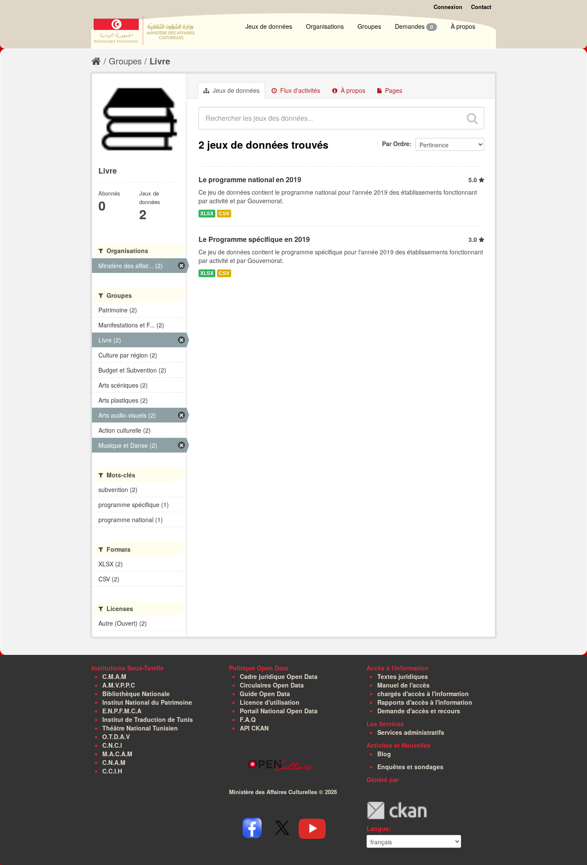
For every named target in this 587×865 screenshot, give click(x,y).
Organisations (325, 26)
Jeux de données (268, 26)
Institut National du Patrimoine (147, 702)
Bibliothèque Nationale (136, 693)
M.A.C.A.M (117, 753)
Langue (378, 828)
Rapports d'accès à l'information (424, 702)
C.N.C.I (112, 745)
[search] (472, 118)
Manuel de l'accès (403, 685)
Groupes (369, 26)
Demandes (414, 26)
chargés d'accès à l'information (423, 693)
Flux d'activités (299, 90)
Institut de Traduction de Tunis (147, 719)
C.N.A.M (113, 762)
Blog (384, 753)
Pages (392, 90)
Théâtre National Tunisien (140, 728)
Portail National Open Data (279, 710)
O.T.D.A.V (116, 736)
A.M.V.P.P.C (118, 685)
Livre (160, 61)
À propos (463, 26)
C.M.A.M (114, 676)
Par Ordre (396, 143)
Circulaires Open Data (272, 685)
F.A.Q (248, 719)
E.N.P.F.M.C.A (121, 710)
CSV (224, 213)
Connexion (448, 7)
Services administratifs (410, 732)
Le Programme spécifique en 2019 (254, 239)
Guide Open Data (265, 693)
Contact (481, 7)
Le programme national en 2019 (250, 179)
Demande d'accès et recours (418, 710)
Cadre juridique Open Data (279, 676)
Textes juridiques (402, 676)
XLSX (207, 213)
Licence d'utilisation (270, 702)
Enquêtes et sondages (410, 766)
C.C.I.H (112, 771)
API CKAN (254, 728)
